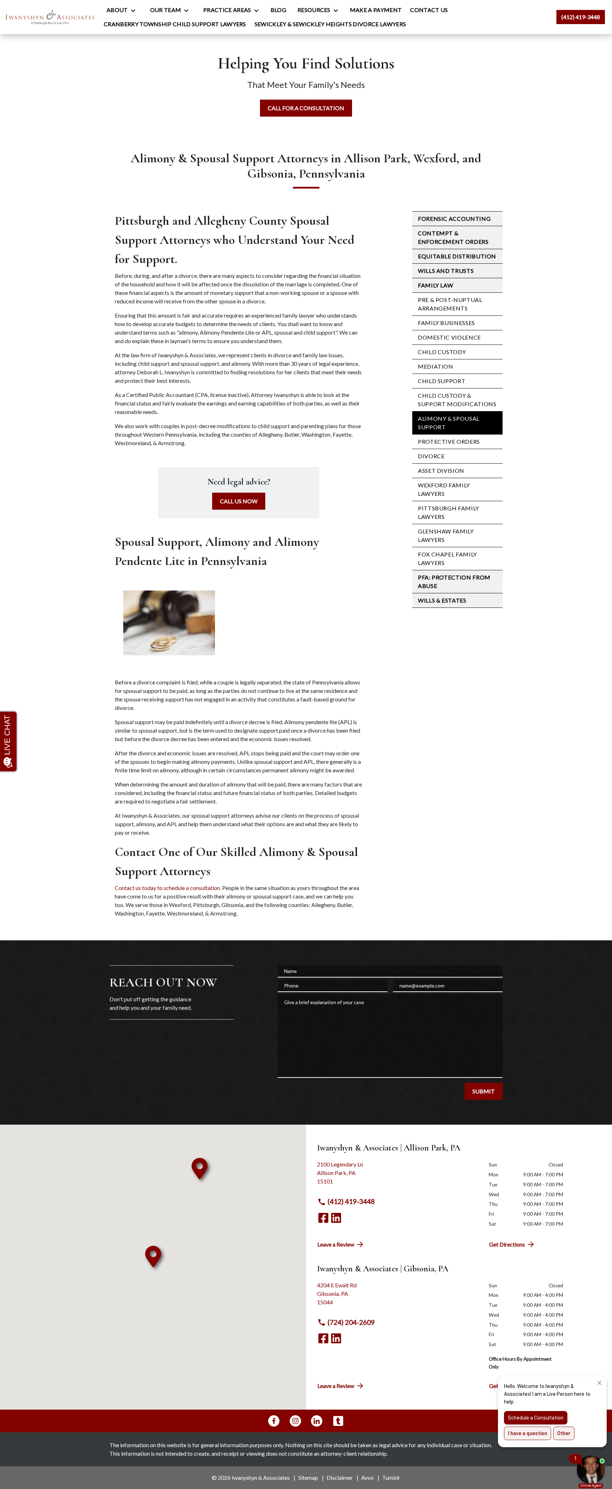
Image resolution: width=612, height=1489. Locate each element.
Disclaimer (340, 1477)
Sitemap (308, 1477)
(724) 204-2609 (351, 1322)
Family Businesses (446, 322)
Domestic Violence (449, 337)
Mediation (435, 366)
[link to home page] (50, 16)
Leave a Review (335, 1244)
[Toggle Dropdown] (135, 10)
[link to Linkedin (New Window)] (336, 1218)
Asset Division (441, 470)
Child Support (441, 380)
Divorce (431, 456)
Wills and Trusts (446, 270)
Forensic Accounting (454, 218)
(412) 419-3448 (351, 1201)
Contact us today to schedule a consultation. (168, 887)
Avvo (367, 1477)
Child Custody (442, 351)
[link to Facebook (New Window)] (323, 1218)
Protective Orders (449, 441)
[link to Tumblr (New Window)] (338, 1421)
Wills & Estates (442, 600)
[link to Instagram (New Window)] (295, 1421)
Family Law (435, 285)
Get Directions (507, 1244)
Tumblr (391, 1477)
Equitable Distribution (457, 256)
